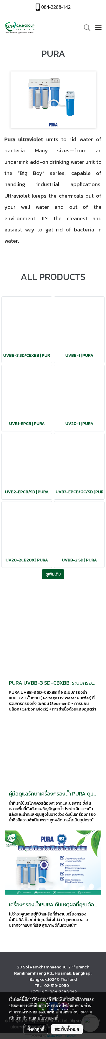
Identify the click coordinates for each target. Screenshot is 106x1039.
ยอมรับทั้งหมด (66, 1029)
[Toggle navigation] (98, 27)
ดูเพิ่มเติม (53, 574)
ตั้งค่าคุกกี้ (35, 1029)
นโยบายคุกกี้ (48, 1017)
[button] (85, 27)
